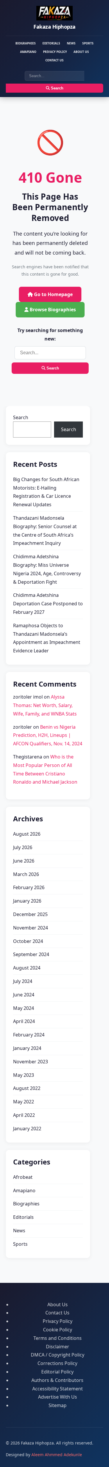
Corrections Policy (57, 1363)
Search (56, 88)
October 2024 (28, 941)
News (71, 43)
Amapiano (28, 52)
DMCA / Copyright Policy (57, 1355)
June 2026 (23, 861)
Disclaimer (57, 1346)
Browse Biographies (52, 309)
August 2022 (26, 1088)
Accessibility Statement (57, 1388)
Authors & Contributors (57, 1380)
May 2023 (23, 1075)
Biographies (25, 43)
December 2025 (30, 914)
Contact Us (54, 60)
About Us (81, 52)
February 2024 (28, 1034)
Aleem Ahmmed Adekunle (56, 1454)
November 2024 (30, 928)
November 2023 (30, 1061)
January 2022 (27, 1128)
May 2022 (23, 1101)
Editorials (51, 43)
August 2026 (26, 834)
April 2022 (24, 1115)
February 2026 (28, 887)
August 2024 (26, 968)
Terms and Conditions (57, 1338)
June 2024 (23, 994)
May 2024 (23, 1008)
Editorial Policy (57, 1371)
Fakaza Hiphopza (54, 26)
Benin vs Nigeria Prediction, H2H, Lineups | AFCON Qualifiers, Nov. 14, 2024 (47, 735)
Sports (88, 43)
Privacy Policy (55, 52)
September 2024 (31, 954)
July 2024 (22, 981)
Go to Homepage (53, 294)
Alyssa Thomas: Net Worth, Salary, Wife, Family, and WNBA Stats (45, 705)
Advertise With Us (57, 1397)
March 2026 (26, 874)
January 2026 (27, 901)
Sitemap (58, 1405)
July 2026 (22, 847)
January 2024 (27, 1048)
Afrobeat (23, 1177)
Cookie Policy (57, 1329)
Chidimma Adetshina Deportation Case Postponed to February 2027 (48, 603)
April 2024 (24, 1021)
